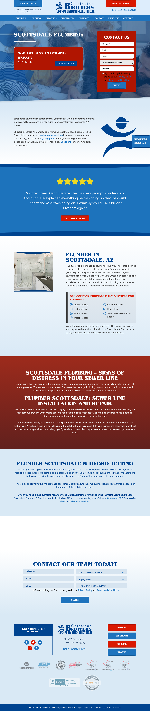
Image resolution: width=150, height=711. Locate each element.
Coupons (99, 18)
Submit (116, 85)
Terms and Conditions (120, 80)
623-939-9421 (75, 649)
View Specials (28, 3)
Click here (66, 142)
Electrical (67, 18)
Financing (113, 18)
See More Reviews (75, 218)
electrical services (80, 501)
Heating (50, 18)
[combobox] (117, 62)
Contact (128, 18)
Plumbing (21, 18)
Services (84, 18)
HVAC (63, 501)
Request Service (121, 3)
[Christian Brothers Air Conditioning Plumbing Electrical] (75, 7)
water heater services (51, 135)
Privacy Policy (125, 76)
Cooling (36, 18)
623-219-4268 (124, 10)
